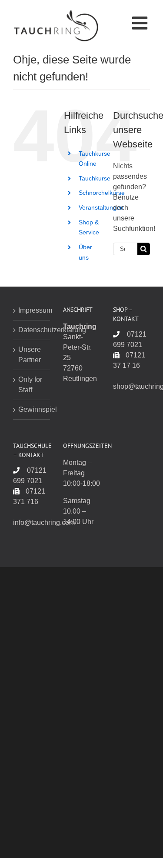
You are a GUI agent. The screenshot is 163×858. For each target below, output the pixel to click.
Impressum (32, 310)
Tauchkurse (94, 178)
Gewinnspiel (32, 409)
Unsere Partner (29, 355)
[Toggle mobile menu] (141, 23)
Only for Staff (30, 385)
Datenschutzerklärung (32, 330)
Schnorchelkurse (102, 192)
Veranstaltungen (101, 207)
